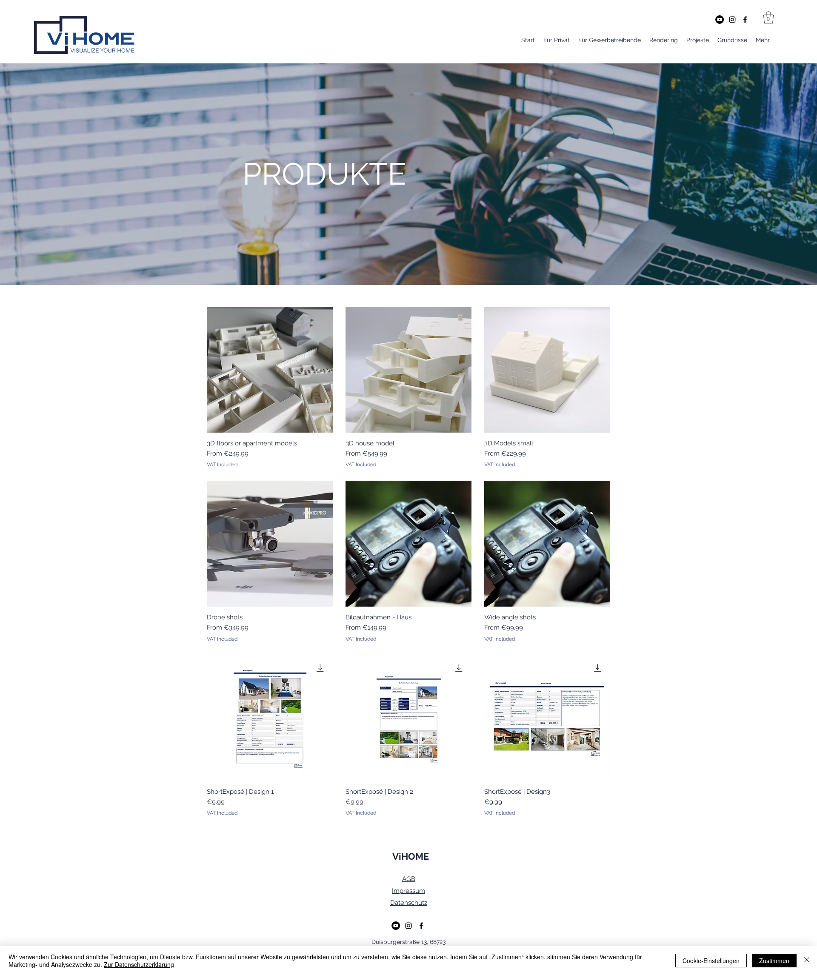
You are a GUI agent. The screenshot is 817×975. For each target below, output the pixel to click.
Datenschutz (408, 903)
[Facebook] (745, 19)
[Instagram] (732, 19)
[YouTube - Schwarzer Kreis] (719, 19)
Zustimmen (774, 960)
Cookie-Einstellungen (711, 960)
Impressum (408, 891)
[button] (768, 17)
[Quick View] (270, 370)
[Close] (807, 960)
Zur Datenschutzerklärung (139, 964)
